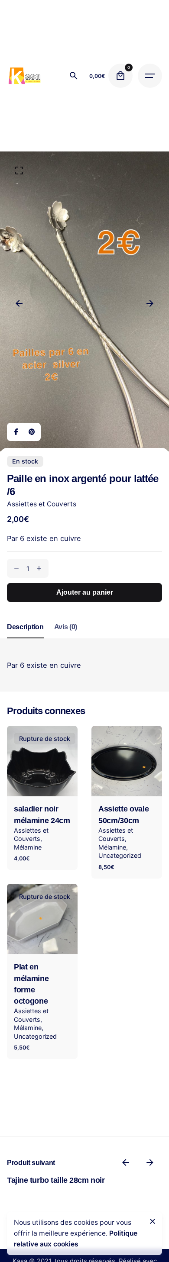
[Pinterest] (31, 432)
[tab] (25, 637)
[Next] (150, 303)
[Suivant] (150, 1162)
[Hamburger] (150, 76)
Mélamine (28, 847)
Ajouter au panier (126, 783)
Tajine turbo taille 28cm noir (55, 1180)
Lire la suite (42, 783)
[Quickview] (110, 743)
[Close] (152, 1221)
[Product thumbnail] (42, 761)
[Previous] (19, 303)
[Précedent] (126, 1162)
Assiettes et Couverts (41, 504)
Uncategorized (119, 855)
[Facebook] (16, 432)
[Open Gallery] (19, 170)
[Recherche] (74, 76)
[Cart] (120, 76)
